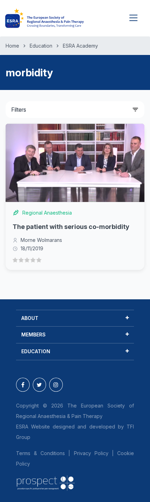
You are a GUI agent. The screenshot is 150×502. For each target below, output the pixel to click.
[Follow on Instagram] (56, 385)
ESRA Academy (80, 46)
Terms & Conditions (40, 453)
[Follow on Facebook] (23, 385)
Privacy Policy (91, 453)
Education (41, 46)
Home (12, 46)
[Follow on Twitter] (39, 385)
